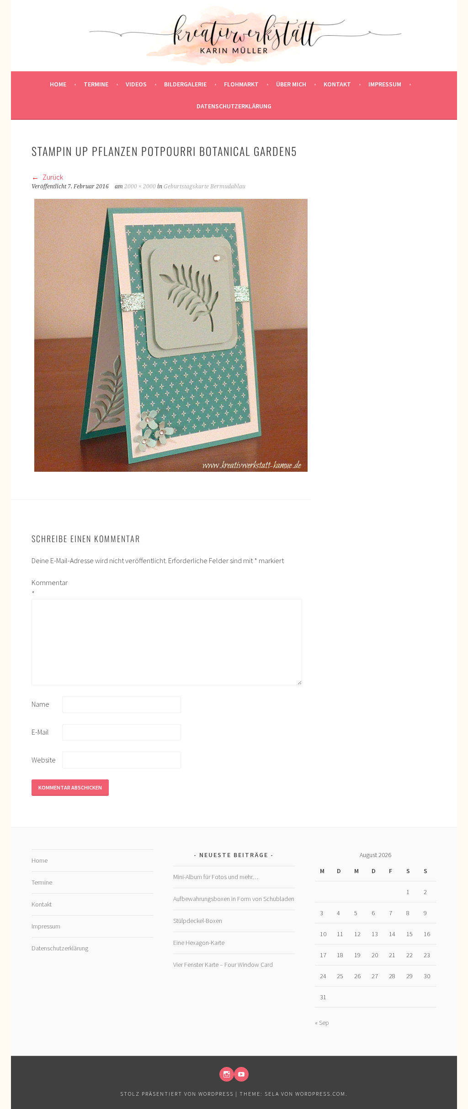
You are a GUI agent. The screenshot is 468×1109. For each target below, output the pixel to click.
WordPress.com (320, 1093)
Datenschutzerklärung (234, 106)
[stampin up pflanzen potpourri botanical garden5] (171, 471)
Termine (96, 84)
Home (58, 84)
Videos (136, 84)
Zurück (52, 176)
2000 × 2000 (140, 186)
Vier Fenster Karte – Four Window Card (223, 964)
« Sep (322, 1022)
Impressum (384, 84)
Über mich (291, 84)
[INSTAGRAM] (226, 1074)
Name (40, 704)
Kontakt (337, 84)
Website (44, 759)
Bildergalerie (185, 84)
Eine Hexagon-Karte (198, 942)
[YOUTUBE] (241, 1074)
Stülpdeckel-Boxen (197, 921)
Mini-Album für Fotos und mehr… (215, 877)
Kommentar (46, 588)
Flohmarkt (241, 84)
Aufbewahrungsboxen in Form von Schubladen (233, 899)
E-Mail (40, 731)
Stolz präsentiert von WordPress (177, 1093)
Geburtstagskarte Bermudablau (204, 186)
